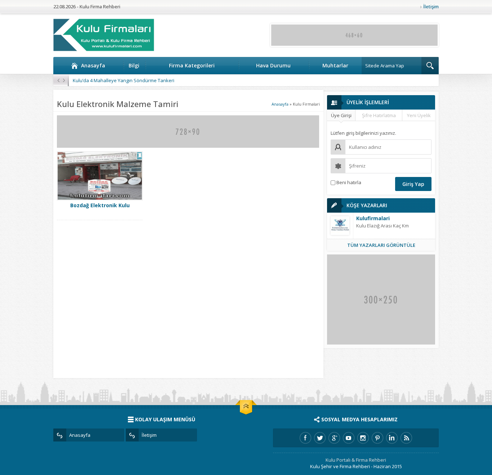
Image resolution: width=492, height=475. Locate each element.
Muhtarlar (335, 65)
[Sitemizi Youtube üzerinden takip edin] (348, 437)
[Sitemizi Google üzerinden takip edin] (334, 437)
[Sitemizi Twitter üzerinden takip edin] (319, 437)
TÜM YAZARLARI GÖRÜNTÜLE (381, 245)
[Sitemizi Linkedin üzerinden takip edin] (391, 437)
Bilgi (134, 65)
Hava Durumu (273, 65)
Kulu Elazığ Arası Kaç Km (382, 225)
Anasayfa (93, 65)
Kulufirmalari (373, 218)
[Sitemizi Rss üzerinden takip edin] (406, 437)
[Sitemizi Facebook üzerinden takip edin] (305, 437)
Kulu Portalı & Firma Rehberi (356, 460)
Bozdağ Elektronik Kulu (100, 205)
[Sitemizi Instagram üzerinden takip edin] (363, 437)
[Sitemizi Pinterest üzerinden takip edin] (377, 437)
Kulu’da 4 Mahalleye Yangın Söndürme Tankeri (123, 80)
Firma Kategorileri (192, 65)
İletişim (431, 6)
